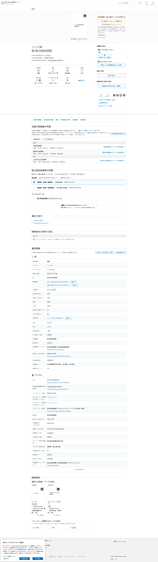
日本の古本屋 (38, 221)
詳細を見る (81, 80)
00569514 (59, 318)
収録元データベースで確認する (112, 21)
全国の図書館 (37, 120)
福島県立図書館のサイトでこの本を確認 (112, 152)
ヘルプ (146, 4)
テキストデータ (51, 397)
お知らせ (60, 556)
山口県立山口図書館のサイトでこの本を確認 (111, 160)
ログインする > (102, 37)
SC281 (49, 327)
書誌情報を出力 (104, 103)
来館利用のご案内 (65, 178)
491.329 (49, 323)
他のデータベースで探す (106, 106)
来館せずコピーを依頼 (104, 57)
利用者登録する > (102, 35)
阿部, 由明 (50, 285)
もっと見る (40, 515)
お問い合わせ (52, 556)
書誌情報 (75, 120)
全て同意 (37, 558)
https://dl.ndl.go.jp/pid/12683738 (57, 389)
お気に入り (101, 96)
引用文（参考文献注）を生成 (107, 100)
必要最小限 (24, 558)
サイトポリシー (82, 556)
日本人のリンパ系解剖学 (54, 503)
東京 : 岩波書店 (51, 290)
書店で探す (111, 76)
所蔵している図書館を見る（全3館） (112, 65)
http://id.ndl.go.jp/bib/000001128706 (58, 356)
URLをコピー (107, 96)
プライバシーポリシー (70, 556)
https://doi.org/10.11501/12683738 (57, 383)
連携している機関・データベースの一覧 (88, 130)
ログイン (153, 4)
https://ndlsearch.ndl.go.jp (55, 350)
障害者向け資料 (65, 120)
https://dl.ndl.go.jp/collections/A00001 (59, 411)
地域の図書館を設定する (117, 133)
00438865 (65, 282)
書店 (57, 120)
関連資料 (83, 120)
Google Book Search (40, 223)
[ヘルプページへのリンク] (79, 40)
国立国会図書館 (48, 120)
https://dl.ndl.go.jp (53, 465)
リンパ (49, 318)
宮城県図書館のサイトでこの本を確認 (113, 147)
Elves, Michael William (54, 282)
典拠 (72, 282)
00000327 (66, 285)
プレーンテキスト (41, 239)
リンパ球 (49, 265)
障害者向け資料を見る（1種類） (111, 86)
